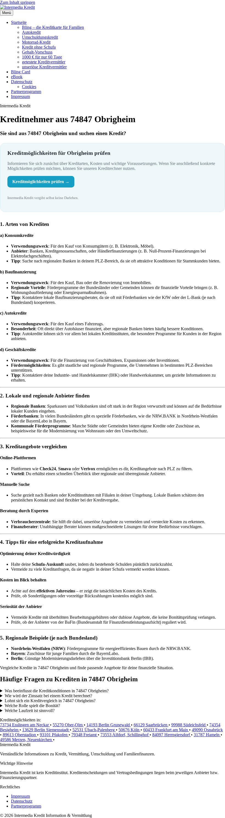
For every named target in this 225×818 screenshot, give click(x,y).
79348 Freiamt (84, 734)
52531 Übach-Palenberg (94, 729)
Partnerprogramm (26, 91)
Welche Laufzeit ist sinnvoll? (30, 710)
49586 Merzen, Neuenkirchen (26, 739)
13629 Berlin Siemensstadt (46, 729)
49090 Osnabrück (207, 729)
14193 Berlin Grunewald (108, 724)
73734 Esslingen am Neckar (25, 724)
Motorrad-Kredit (36, 42)
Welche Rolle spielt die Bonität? (32, 705)
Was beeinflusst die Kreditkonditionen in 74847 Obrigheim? (57, 690)
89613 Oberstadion (20, 734)
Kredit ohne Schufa (39, 47)
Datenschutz (21, 81)
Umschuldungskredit (40, 37)
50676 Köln (129, 729)
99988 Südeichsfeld (189, 724)
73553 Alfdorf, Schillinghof (125, 734)
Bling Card (20, 71)
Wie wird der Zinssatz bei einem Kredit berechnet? (48, 695)
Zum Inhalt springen (17, 2)
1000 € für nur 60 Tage (42, 57)
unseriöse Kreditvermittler (44, 67)
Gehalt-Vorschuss (37, 52)
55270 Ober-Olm (68, 724)
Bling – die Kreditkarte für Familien (53, 27)
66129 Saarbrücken (151, 724)
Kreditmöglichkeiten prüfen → (40, 181)
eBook (16, 76)
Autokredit (31, 32)
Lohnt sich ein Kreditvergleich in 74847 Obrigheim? (50, 700)
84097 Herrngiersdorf (171, 734)
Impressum (20, 96)
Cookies (29, 86)
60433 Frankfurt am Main (166, 729)
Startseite (19, 22)
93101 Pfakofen (54, 734)
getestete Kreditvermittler (43, 62)
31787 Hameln (207, 734)
